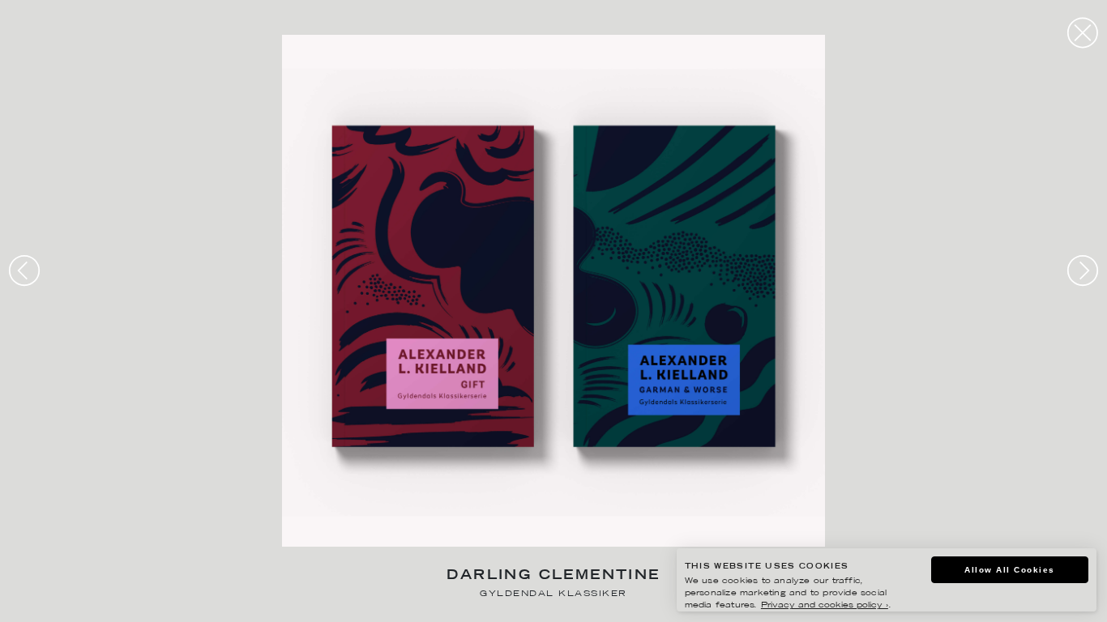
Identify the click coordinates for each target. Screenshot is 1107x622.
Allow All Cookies (1009, 569)
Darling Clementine (553, 576)
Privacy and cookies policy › (824, 605)
